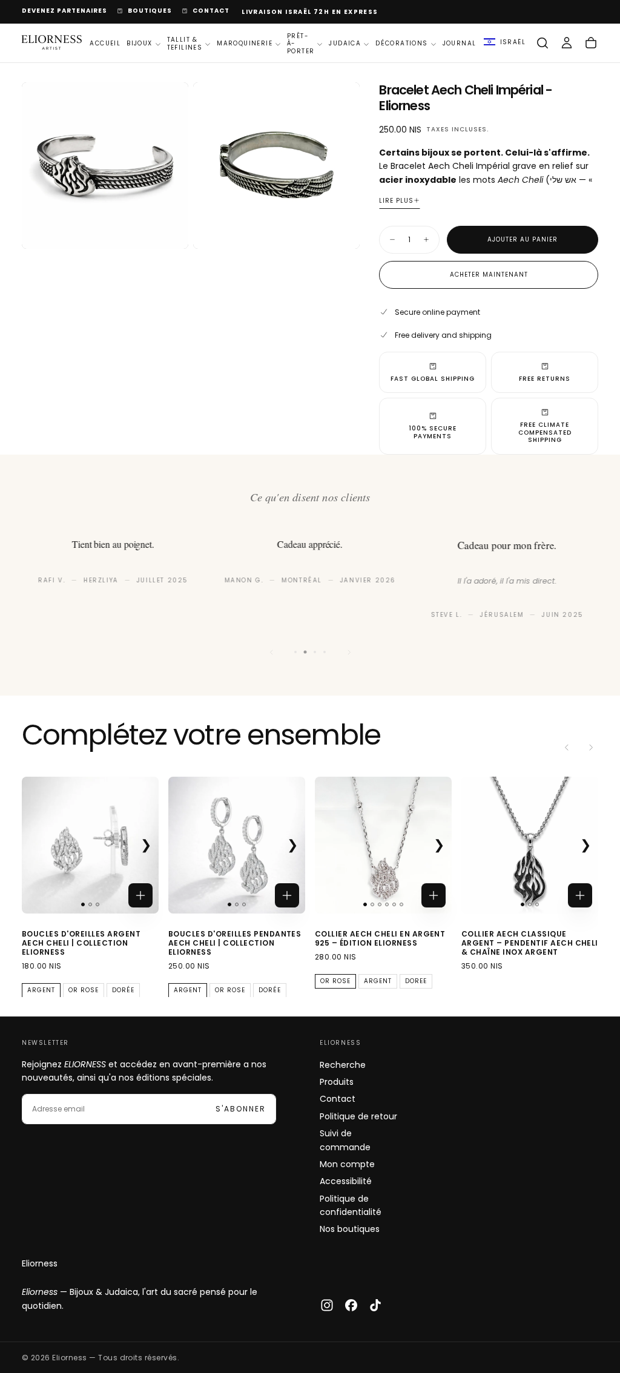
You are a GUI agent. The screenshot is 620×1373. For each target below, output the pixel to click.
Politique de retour (358, 1116)
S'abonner (241, 1109)
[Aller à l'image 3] (97, 904)
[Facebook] (351, 1305)
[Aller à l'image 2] (90, 904)
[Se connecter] (566, 43)
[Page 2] (305, 652)
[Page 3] (315, 652)
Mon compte (347, 1164)
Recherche (343, 1065)
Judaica (345, 43)
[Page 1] (295, 652)
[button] (505, 43)
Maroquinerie (244, 43)
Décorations (401, 43)
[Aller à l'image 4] (387, 904)
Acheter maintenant (489, 274)
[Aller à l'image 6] (401, 904)
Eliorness (40, 1263)
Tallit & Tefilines (185, 43)
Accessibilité (346, 1181)
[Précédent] (271, 652)
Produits (337, 1082)
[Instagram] (327, 1305)
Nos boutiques (350, 1229)
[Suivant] (349, 652)
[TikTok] (375, 1305)
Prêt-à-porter (300, 43)
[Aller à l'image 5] (394, 904)
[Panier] (591, 43)
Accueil (105, 43)
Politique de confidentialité (350, 1205)
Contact (337, 1099)
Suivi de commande (345, 1140)
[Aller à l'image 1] (83, 904)
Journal (460, 43)
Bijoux (139, 43)
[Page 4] (324, 652)
